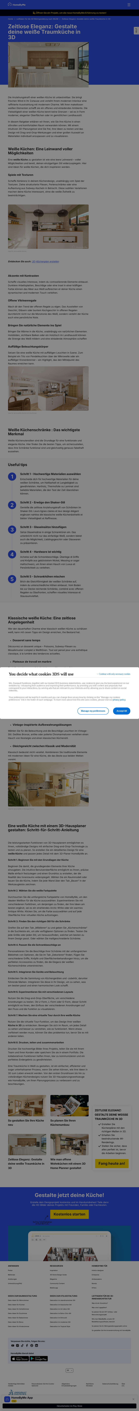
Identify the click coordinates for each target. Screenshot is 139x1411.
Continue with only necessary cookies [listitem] (114, 674)
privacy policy (119, 700)
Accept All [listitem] (122, 711)
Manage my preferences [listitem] (93, 711)
